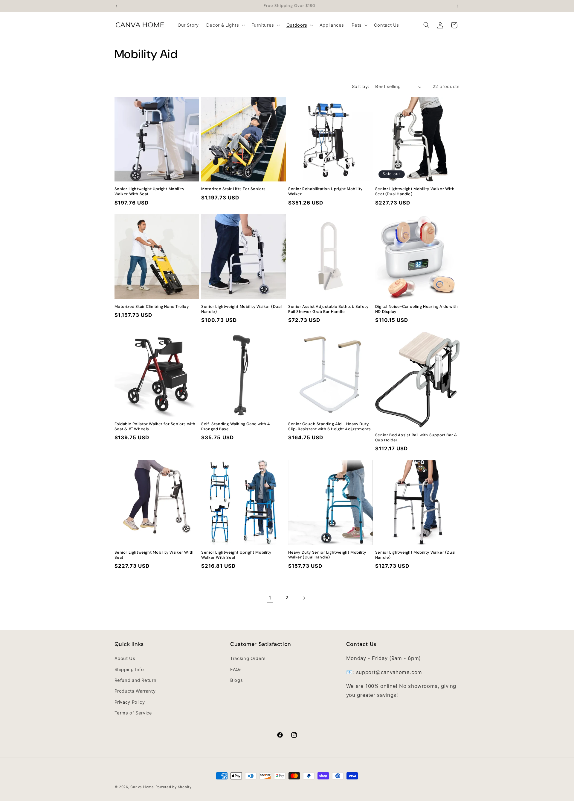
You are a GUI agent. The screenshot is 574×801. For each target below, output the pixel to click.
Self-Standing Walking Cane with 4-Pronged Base (236, 426)
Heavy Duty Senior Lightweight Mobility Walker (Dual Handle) (327, 555)
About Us (125, 658)
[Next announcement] (457, 6)
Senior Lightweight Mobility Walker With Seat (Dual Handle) (414, 191)
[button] (225, 25)
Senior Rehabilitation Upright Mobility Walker (325, 191)
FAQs (236, 669)
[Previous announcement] (116, 6)
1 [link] (270, 598)
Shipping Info (129, 669)
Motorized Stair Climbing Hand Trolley (152, 306)
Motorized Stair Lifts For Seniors (233, 189)
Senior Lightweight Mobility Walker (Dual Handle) (241, 309)
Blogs (236, 680)
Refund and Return (136, 680)
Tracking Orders (247, 658)
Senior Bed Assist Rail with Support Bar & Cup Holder (416, 438)
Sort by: (360, 86)
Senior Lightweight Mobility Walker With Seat (154, 555)
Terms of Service (133, 713)
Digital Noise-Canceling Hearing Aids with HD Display (416, 309)
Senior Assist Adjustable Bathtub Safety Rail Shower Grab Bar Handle (328, 309)
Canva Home (142, 787)
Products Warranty (135, 691)
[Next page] (304, 598)
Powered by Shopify (173, 787)
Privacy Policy (130, 702)
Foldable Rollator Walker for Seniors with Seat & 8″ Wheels (155, 426)
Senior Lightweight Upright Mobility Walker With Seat (149, 191)
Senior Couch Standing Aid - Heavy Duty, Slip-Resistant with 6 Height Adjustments (329, 426)
